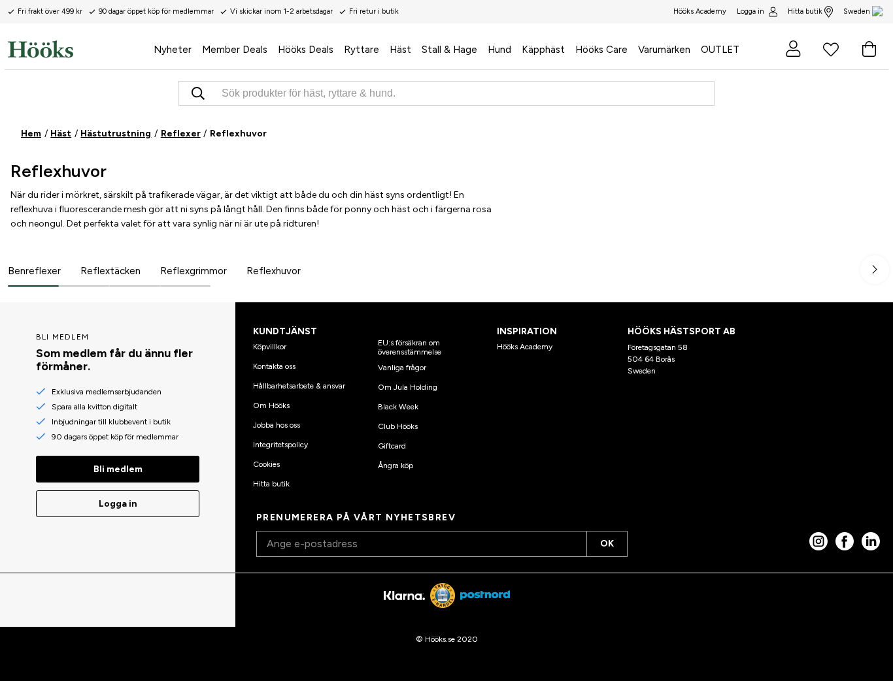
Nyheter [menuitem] (173, 49)
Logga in (750, 11)
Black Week (398, 406)
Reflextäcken (110, 271)
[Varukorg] (868, 49)
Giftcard (392, 446)
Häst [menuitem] (400, 49)
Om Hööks (271, 405)
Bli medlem (118, 469)
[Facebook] (844, 541)
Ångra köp (395, 465)
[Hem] (78, 49)
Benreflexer (34, 271)
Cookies (266, 464)
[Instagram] (818, 541)
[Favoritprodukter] (831, 49)
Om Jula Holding (407, 387)
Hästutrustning (115, 133)
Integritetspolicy (280, 444)
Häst (60, 133)
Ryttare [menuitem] (361, 49)
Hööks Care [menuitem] (601, 49)
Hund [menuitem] (499, 49)
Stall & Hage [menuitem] (449, 49)
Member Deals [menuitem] (234, 49)
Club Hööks (398, 426)
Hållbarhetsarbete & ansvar (299, 385)
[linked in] (871, 541)
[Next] (874, 269)
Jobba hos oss (276, 425)
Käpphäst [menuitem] (543, 49)
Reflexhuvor (273, 271)
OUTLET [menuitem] (720, 49)
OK (607, 543)
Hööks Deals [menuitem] (305, 49)
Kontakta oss (274, 366)
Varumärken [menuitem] (664, 49)
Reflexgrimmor (193, 271)
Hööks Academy (524, 346)
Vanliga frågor (402, 367)
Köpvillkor (269, 346)
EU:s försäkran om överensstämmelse (409, 347)
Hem (31, 133)
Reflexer (181, 133)
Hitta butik (805, 11)
